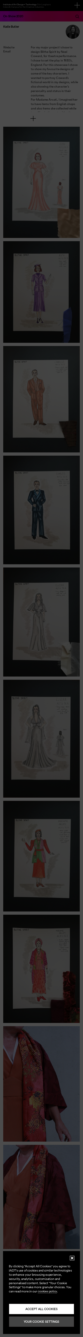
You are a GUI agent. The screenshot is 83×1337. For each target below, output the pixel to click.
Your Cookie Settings (41, 1322)
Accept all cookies (41, 1309)
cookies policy (47, 1291)
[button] (72, 1258)
